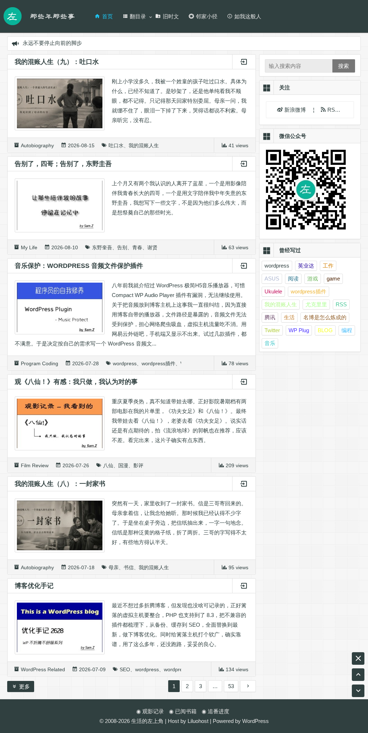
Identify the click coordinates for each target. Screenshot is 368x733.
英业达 (306, 266)
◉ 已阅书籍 (183, 711)
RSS (341, 304)
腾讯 (269, 317)
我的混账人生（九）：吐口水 (57, 61)
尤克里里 (316, 304)
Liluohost (198, 721)
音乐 (269, 343)
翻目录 (138, 16)
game (333, 278)
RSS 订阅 (338, 110)
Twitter (272, 330)
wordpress (125, 363)
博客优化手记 (34, 585)
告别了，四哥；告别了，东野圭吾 (63, 163)
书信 (129, 567)
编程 (346, 330)
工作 (328, 266)
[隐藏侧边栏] (358, 658)
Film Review (35, 465)
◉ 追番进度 (215, 711)
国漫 (123, 465)
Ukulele (273, 291)
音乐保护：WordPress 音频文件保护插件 (79, 265)
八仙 (108, 465)
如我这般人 (247, 16)
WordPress (255, 721)
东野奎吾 (102, 247)
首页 (107, 16)
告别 (122, 247)
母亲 (114, 567)
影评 (138, 465)
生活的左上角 (147, 721)
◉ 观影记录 (150, 711)
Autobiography (37, 145)
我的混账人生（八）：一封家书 (60, 483)
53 (231, 686)
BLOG (325, 330)
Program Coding (39, 363)
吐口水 (116, 145)
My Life (29, 247)
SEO (125, 669)
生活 (289, 317)
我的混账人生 (144, 145)
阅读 (293, 278)
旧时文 (171, 16)
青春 (137, 247)
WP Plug (299, 330)
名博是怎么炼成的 (324, 317)
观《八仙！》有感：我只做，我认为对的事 (76, 381)
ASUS (271, 278)
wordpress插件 (158, 363)
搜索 (343, 66)
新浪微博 (295, 110)
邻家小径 (206, 16)
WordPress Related (43, 669)
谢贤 (152, 247)
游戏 (312, 278)
